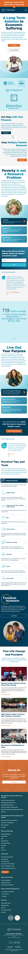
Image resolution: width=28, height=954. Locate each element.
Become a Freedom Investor (7, 857)
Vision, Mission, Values (6, 903)
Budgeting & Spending (6, 834)
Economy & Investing (5, 843)
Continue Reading (5, 694)
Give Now (14, 45)
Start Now (6, 133)
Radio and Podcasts (7, 877)
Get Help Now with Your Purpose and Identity (12, 816)
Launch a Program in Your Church (8, 868)
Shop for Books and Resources (10, 888)
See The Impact (14, 50)
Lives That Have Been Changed (8, 863)
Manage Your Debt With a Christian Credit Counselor (12, 809)
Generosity (3, 845)
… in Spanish (4, 896)
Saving (2, 847)
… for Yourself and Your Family (7, 891)
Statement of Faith (5, 905)
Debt (2, 838)
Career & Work (4, 836)
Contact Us (3, 912)
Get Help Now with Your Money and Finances (11, 796)
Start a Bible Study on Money (7, 805)
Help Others (4, 854)
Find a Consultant (5, 825)
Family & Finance (4, 841)
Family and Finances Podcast (7, 884)
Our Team (3, 907)
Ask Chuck (3, 811)
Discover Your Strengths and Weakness (9, 820)
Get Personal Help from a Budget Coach (9, 807)
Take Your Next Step (7, 831)
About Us (4, 900)
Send (14, 265)
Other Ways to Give (5, 861)
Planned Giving (4, 859)
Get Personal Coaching (14, 431)
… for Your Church (5, 894)
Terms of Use (10, 946)
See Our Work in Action (6, 910)
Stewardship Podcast (5, 882)
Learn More (14, 616)
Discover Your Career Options (7, 822)
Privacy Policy (18, 946)
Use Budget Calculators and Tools (8, 802)
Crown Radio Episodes (6, 880)
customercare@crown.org (15, 937)
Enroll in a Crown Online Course (8, 800)
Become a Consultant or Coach (7, 866)
